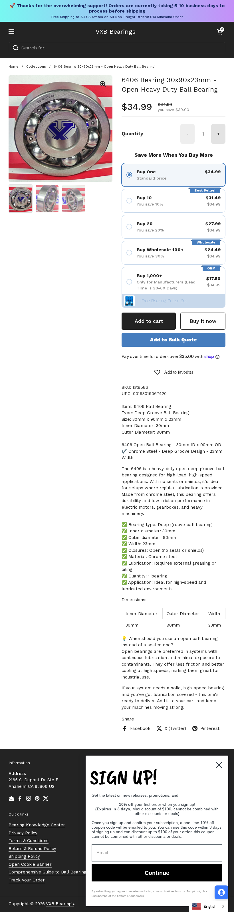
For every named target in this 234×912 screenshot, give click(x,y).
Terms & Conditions (29, 840)
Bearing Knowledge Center (37, 825)
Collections (36, 67)
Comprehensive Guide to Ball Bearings (49, 872)
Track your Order (27, 880)
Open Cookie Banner (30, 864)
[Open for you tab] (221, 892)
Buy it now (203, 321)
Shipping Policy (24, 856)
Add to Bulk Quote (173, 340)
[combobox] (117, 47)
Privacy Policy (23, 833)
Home (14, 67)
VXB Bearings (116, 32)
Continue (157, 873)
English (210, 906)
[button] (219, 31)
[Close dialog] (219, 765)
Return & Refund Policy (32, 848)
